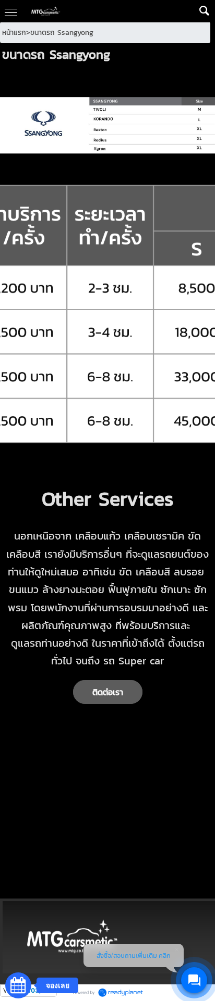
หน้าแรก (14, 32)
